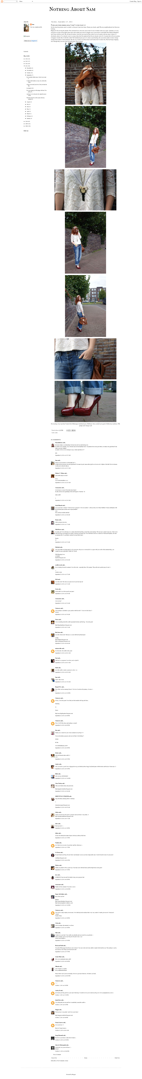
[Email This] (67, 430)
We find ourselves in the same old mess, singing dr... (36, 98)
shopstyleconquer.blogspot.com (62, 805)
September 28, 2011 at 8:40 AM (62, 643)
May (28, 109)
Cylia (56, 923)
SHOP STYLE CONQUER (62, 796)
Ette (56, 730)
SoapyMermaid (59, 1035)
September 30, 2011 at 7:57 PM (62, 951)
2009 (26, 123)
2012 (26, 63)
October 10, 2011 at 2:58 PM (62, 1040)
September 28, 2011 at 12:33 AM (63, 468)
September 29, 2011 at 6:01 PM (62, 860)
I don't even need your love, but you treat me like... (37, 85)
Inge (56, 677)
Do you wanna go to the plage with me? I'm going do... (36, 91)
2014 (26, 59)
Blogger (74, 1074)
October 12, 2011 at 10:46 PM (62, 1051)
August (28, 102)
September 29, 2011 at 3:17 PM (62, 847)
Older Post (117, 1058)
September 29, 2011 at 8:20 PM (62, 879)
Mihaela (57, 966)
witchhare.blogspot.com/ (60, 858)
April (28, 111)
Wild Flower (58, 529)
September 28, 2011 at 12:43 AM (63, 482)
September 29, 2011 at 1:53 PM (62, 837)
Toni (56, 658)
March (28, 113)
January (29, 118)
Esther (57, 753)
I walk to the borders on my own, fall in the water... (36, 81)
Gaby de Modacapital (60, 1045)
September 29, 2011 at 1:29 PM (62, 828)
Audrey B (57, 990)
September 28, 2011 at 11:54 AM (63, 681)
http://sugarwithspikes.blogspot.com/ (63, 901)
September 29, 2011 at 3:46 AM (62, 791)
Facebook (26, 51)
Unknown (57, 608)
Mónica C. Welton (59, 473)
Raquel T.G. (58, 687)
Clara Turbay (58, 783)
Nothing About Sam (72, 9)
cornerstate (58, 884)
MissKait (57, 547)
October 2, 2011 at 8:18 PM (61, 1004)
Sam (56, 460)
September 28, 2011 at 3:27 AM (62, 574)
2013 (26, 61)
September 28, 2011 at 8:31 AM (62, 627)
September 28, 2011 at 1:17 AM (62, 524)
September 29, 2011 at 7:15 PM (62, 869)
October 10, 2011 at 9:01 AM (62, 1030)
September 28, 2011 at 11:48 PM (62, 778)
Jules (56, 823)
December (29, 68)
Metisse (57, 865)
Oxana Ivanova (59, 1022)
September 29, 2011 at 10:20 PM (62, 889)
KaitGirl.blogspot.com (60, 557)
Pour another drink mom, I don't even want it (36, 77)
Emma (57, 520)
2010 (26, 121)
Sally (56, 932)
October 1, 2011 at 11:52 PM (62, 995)
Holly (56, 774)
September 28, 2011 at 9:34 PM (62, 768)
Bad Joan (57, 632)
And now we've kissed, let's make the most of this (36, 94)
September (29, 75)
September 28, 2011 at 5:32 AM (62, 603)
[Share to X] (71, 430)
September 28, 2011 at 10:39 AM (63, 672)
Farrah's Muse (58, 915)
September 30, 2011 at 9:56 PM (62, 961)
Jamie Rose (58, 1000)
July (28, 104)
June (28, 106)
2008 (26, 126)
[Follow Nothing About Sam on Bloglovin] (31, 41)
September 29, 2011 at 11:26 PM (62, 905)
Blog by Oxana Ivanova (60, 1028)
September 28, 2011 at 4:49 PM (62, 715)
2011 (26, 66)
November (29, 70)
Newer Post (54, 1058)
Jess (56, 875)
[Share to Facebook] (73, 430)
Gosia (56, 589)
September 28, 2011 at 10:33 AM (63, 662)
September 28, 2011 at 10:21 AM (63, 653)
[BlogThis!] (69, 430)
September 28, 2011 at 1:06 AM (62, 515)
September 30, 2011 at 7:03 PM (62, 940)
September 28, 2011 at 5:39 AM (62, 614)
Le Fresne (57, 852)
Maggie (57, 1009)
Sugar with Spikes (59, 894)
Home (85, 1058)
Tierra (56, 619)
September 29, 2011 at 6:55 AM (62, 807)
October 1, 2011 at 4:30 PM (61, 985)
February (29, 116)
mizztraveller (58, 648)
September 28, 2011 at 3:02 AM (62, 560)
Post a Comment (57, 1054)
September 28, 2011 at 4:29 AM (62, 593)
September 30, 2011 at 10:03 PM (62, 976)
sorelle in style (58, 565)
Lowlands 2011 (30, 88)
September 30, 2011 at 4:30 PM (62, 927)
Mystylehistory (59, 442)
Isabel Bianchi (58, 505)
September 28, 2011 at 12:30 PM (62, 693)
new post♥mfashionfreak (61, 970)
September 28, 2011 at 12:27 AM (63, 455)
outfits (56, 432)
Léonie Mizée (58, 957)
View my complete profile (36, 27)
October (29, 72)
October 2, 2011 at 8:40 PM (61, 1017)
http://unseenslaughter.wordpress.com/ (64, 903)
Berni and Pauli (59, 945)
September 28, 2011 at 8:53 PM (62, 759)
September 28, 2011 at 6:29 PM (62, 748)
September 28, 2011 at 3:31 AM (62, 584)
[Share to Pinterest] (75, 430)
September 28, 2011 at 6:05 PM (62, 725)
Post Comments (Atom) (62, 1060)
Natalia (57, 843)
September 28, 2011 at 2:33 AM (62, 542)
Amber (57, 764)
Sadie (56, 667)
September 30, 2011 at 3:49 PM (62, 918)
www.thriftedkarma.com (60, 745)
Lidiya (56, 812)
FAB (56, 579)
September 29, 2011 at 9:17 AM (62, 818)
